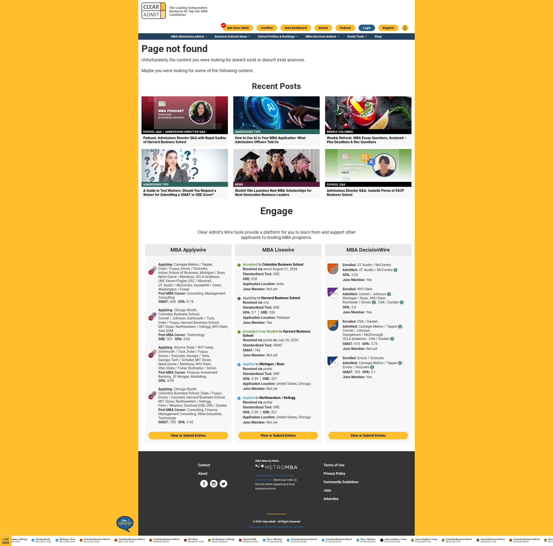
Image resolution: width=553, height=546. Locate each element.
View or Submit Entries (188, 435)
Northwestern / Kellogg (218, 539)
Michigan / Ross (62, 539)
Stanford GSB (244, 539)
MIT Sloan (188, 539)
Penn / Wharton (269, 539)
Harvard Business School (487, 539)
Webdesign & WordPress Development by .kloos (276, 527)
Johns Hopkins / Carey (390, 539)
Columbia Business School (92, 539)
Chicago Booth (37, 539)
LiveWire (5, 541)
